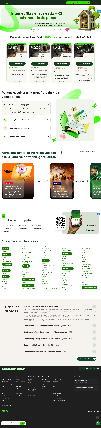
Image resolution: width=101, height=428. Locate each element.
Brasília (24, 282)
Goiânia (44, 263)
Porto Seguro (25, 257)
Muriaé (83, 257)
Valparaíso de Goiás (67, 250)
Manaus (4, 267)
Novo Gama (45, 283)
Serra (43, 252)
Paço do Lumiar (66, 260)
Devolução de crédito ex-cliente (59, 400)
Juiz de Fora (85, 250)
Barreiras (4, 281)
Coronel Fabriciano (67, 280)
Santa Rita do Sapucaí (88, 273)
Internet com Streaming (7, 384)
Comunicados (56, 384)
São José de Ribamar (67, 263)
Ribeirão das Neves (87, 268)
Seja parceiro (45, 386)
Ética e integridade (57, 393)
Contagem (65, 279)
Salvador (4, 279)
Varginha (84, 282)
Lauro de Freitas (26, 252)
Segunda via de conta (20, 381)
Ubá (83, 280)
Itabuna (4, 288)
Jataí (43, 278)
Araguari (64, 273)
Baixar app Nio (21, 368)
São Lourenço (85, 275)
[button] (96, 2)
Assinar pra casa (31, 387)
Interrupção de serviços (58, 402)
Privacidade (55, 381)
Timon (63, 265)
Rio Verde (44, 286)
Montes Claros (86, 255)
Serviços (17, 379)
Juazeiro (24, 250)
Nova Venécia (45, 248)
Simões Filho (25, 259)
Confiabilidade (45, 388)
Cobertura (4, 400)
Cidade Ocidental (47, 272)
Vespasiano (85, 284)
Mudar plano (18, 388)
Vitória (43, 257)
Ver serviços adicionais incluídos (87, 151)
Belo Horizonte (66, 271)
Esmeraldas (65, 284)
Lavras (83, 252)
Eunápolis (4, 283)
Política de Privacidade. (9, 423)
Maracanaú (25, 274)
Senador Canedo (66, 247)
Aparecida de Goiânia (48, 269)
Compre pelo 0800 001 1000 (77, 3)
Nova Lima (84, 259)
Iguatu (23, 271)
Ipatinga (64, 289)
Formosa (44, 274)
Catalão (44, 271)
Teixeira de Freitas (27, 261)
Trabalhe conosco (46, 381)
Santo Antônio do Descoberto (50, 288)
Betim (63, 275)
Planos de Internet (5, 381)
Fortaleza (24, 269)
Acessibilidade (56, 391)
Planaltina (44, 285)
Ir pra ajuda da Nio (85, 359)
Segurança (55, 388)
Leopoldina (85, 254)
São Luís (64, 256)
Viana (43, 254)
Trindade (64, 248)
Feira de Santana (6, 285)
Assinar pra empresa (32, 390)
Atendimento (31, 383)
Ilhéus (3, 286)
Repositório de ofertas (57, 398)
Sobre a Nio (44, 379)
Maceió (4, 259)
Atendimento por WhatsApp (9, 368)
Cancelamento (19, 393)
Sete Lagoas (85, 277)
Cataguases (65, 277)
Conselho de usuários (57, 395)
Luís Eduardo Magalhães (28, 254)
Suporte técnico (19, 391)
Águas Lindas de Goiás (48, 265)
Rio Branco (5, 251)
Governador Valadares (68, 286)
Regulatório (55, 386)
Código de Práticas (32, 395)
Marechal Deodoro (7, 261)
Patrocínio (84, 263)
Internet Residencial (6, 391)
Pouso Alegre (85, 266)
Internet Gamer (5, 386)
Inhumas (44, 276)
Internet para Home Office (7, 388)
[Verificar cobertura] (67, 29)
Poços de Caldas (86, 264)
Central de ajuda (19, 395)
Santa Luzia (85, 271)
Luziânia (44, 279)
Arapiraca (4, 257)
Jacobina (24, 247)
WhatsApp (31, 380)
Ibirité (63, 287)
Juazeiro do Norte (26, 272)
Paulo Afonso (25, 255)
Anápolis (44, 267)
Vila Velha (44, 255)
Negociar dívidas (19, 384)
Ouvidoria (18, 398)
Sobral (23, 276)
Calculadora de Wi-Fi (6, 405)
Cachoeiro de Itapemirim (29, 288)
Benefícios (4, 395)
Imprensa (44, 384)
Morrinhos (44, 281)
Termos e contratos (57, 379)
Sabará (84, 270)
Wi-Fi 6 (3, 393)
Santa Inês (64, 262)
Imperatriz (64, 258)
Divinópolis (65, 282)
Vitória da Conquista (27, 263)
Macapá (4, 273)
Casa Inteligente (5, 398)
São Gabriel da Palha (47, 250)
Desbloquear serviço (20, 386)
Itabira (83, 247)
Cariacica (44, 247)
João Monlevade (86, 248)
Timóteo (84, 279)
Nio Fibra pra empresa (6, 379)
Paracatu (84, 261)
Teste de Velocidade (6, 402)
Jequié (23, 248)
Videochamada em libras (33, 393)
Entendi (22, 423)
